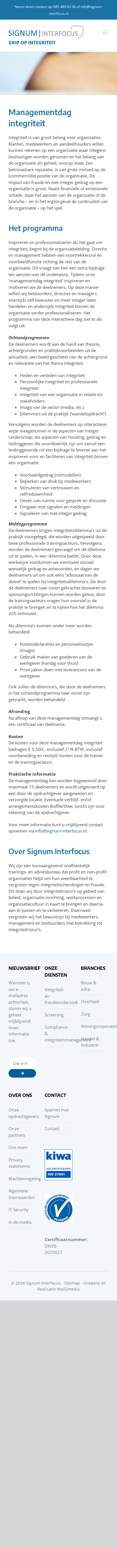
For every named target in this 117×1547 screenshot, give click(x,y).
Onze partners (17, 1132)
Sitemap (72, 1283)
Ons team (18, 1147)
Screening (54, 1015)
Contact (52, 1128)
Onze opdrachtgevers (21, 1113)
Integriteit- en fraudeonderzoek (57, 996)
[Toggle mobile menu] (105, 32)
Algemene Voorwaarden (21, 1194)
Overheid (90, 1001)
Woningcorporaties (93, 1026)
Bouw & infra (89, 986)
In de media (20, 1222)
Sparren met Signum (57, 1113)
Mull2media (68, 1289)
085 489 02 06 (64, 6)
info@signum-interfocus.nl (61, 831)
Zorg (85, 1014)
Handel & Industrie (90, 1042)
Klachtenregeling (21, 1178)
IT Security (19, 1209)
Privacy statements (19, 1163)
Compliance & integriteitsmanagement (57, 1033)
